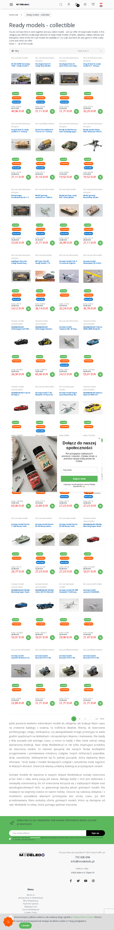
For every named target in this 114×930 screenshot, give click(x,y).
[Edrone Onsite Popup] (57, 465)
